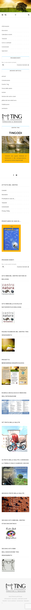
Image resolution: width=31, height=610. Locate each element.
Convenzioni (5, 47)
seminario (4, 108)
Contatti (4, 190)
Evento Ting (5, 84)
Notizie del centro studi (9, 96)
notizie (4, 92)
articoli (4, 76)
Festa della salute (7, 88)
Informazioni (5, 26)
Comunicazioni (6, 80)
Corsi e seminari (6, 42)
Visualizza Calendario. (22, 65)
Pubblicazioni (5, 104)
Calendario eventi (7, 34)
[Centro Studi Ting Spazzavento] (15, 587)
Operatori (5, 51)
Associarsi (5, 30)
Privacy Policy (6, 211)
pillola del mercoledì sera (9, 100)
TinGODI (4, 38)
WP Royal (19, 596)
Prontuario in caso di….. (8, 198)
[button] (3, 65)
